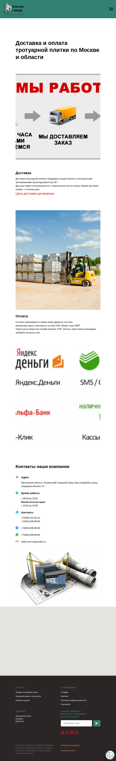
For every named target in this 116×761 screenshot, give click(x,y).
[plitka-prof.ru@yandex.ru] (76, 732)
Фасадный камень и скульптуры (28, 696)
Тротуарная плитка (23, 716)
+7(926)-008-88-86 (30, 521)
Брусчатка (20, 721)
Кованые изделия (23, 700)
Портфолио (65, 704)
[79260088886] (67, 732)
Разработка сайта (68, 751)
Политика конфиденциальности (74, 700)
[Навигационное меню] (111, 9)
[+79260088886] (72, 732)
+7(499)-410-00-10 (30, 518)
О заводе (64, 692)
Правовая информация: (70, 745)
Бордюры (19, 719)
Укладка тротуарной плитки (27, 692)
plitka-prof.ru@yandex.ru (33, 542)
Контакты (64, 696)
